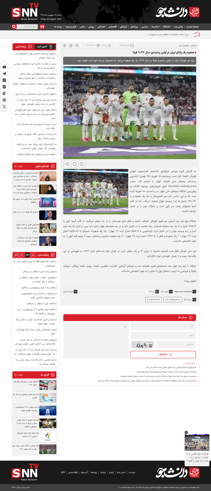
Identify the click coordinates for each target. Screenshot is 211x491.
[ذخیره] (71, 45)
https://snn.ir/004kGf (183, 291)
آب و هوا (84, 472)
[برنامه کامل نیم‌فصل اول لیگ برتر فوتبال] (47, 398)
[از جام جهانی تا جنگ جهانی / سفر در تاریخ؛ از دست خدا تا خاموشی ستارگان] (47, 423)
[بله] (4, 87)
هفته (27, 255)
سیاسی (144, 27)
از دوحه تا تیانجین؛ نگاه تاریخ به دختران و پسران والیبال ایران (35, 136)
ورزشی (91, 27)
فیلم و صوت (70, 27)
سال (16, 255)
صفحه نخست (192, 27)
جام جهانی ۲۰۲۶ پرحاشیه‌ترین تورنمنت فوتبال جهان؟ (26, 409)
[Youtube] (4, 67)
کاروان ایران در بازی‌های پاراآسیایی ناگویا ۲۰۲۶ (25, 383)
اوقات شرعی (73, 472)
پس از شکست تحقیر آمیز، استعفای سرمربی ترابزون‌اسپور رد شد (165, 34)
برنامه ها (58, 27)
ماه (22, 255)
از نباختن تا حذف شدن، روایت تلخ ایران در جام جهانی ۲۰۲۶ (25, 447)
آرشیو (111, 472)
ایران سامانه (15, 487)
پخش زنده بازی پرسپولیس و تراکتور (38, 288)
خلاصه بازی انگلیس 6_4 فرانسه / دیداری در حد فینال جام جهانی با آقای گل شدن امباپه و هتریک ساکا (197, 457)
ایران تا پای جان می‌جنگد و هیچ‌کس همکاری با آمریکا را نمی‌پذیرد (27, 241)
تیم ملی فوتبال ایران (172, 299)
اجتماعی (101, 27)
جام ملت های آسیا (153, 299)
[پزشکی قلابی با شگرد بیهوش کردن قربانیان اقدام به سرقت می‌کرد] (47, 228)
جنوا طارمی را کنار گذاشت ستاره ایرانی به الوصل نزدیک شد (35, 362)
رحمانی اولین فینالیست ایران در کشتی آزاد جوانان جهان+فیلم (35, 322)
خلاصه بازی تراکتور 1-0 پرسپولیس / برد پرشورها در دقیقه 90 (36, 312)
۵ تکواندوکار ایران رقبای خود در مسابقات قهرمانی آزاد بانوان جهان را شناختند (35, 146)
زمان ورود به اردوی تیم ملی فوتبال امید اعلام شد (36, 126)
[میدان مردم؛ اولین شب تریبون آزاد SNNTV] (47, 202)
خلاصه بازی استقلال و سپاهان (41, 304)
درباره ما (132, 472)
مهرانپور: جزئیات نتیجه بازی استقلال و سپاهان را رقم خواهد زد (37, 280)
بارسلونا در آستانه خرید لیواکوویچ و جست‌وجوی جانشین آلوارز (38, 296)
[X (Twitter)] (4, 106)
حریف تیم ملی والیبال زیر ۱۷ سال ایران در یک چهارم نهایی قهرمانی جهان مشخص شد (34, 352)
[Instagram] (4, 80)
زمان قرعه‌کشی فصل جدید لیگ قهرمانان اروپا (35, 332)
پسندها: (151, 291)
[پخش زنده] (42, 26)
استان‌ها (155, 27)
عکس (82, 27)
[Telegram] (4, 73)
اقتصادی (113, 27)
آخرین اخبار (42, 47)
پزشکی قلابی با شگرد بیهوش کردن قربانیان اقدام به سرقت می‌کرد (26, 228)
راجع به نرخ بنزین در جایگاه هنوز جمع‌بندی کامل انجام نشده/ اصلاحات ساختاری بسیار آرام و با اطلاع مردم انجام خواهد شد (25, 189)
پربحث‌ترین (21, 47)
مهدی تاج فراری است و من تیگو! (25, 212)
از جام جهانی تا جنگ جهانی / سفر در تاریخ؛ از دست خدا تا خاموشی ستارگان (26, 423)
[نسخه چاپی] (64, 45)
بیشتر (18, 166)
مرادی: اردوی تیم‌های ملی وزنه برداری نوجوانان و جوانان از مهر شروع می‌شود (36, 76)
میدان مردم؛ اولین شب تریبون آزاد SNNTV (25, 201)
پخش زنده (178, 27)
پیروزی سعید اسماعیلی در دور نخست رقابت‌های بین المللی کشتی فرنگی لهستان (35, 342)
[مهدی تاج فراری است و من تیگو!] (47, 215)
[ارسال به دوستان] (77, 45)
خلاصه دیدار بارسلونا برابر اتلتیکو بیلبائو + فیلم (35, 156)
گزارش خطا (164, 291)
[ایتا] (4, 93)
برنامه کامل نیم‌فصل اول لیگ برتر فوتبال (25, 396)
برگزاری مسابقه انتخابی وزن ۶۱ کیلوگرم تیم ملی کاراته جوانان (35, 56)
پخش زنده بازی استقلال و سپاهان (38, 272)
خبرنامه (103, 472)
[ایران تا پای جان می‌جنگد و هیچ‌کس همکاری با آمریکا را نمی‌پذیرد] (47, 241)
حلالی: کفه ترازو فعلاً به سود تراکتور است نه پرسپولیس (34, 264)
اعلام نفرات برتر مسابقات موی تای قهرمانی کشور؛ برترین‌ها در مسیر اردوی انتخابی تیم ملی (35, 114)
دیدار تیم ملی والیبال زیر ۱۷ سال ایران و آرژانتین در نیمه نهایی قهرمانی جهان (36, 102)
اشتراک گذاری (68, 291)
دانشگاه (166, 27)
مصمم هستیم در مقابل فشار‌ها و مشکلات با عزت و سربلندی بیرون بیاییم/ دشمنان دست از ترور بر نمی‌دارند (25, 176)
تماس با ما (121, 472)
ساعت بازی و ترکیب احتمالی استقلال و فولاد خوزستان (34, 86)
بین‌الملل (134, 27)
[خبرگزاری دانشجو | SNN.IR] (177, 12)
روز (33, 255)
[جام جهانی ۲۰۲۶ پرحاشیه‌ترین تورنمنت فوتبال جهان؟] (47, 410)
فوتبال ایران (183, 45)
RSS (63, 472)
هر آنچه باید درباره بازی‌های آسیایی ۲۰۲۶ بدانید (27, 435)
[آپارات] (4, 100)
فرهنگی (123, 27)
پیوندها (94, 472)
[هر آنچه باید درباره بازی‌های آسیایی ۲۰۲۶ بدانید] (47, 436)
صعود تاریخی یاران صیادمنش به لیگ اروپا (35, 94)
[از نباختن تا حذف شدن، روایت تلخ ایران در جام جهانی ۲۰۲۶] (47, 449)
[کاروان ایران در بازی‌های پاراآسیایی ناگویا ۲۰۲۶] (47, 385)
